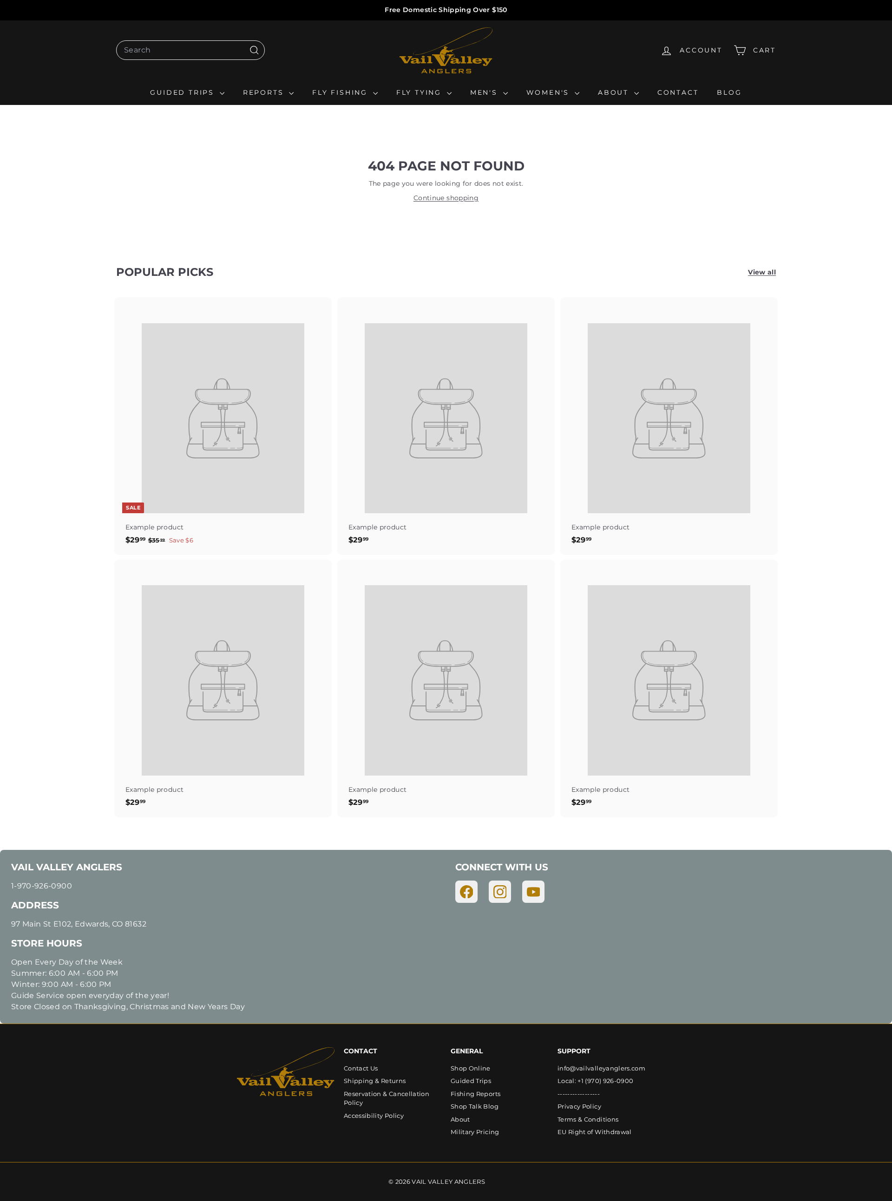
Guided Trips (183, 92)
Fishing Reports (475, 1093)
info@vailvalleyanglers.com (601, 1068)
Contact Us (361, 1068)
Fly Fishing (341, 92)
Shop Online (471, 1068)
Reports (265, 92)
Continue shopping (446, 198)
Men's (485, 92)
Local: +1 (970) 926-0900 (595, 1080)
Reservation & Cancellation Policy (386, 1098)
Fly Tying (420, 92)
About (615, 92)
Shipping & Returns (375, 1080)
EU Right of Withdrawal (595, 1132)
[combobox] (190, 50)
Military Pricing (475, 1132)
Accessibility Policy (374, 1115)
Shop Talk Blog (474, 1106)
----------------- (579, 1093)
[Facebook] (466, 892)
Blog (729, 92)
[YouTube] (533, 892)
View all (762, 272)
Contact (678, 92)
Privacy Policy (579, 1106)
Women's (549, 92)
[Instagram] (500, 892)
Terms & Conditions (588, 1119)
